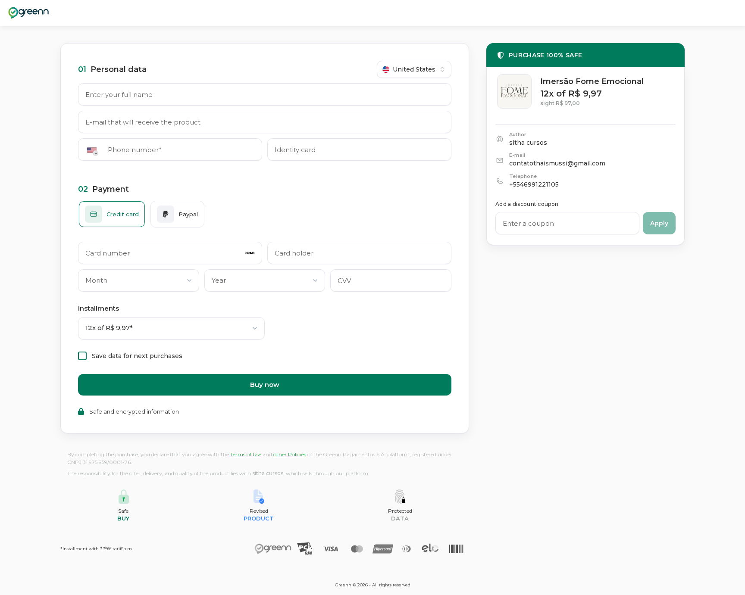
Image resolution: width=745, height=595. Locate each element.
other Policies (289, 454)
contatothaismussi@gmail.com (557, 163)
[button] (95, 150)
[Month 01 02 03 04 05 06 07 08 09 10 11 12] (138, 282)
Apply (659, 223)
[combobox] (414, 69)
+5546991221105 (534, 184)
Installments (98, 308)
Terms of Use (245, 454)
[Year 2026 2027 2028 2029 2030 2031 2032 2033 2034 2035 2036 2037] (265, 282)
